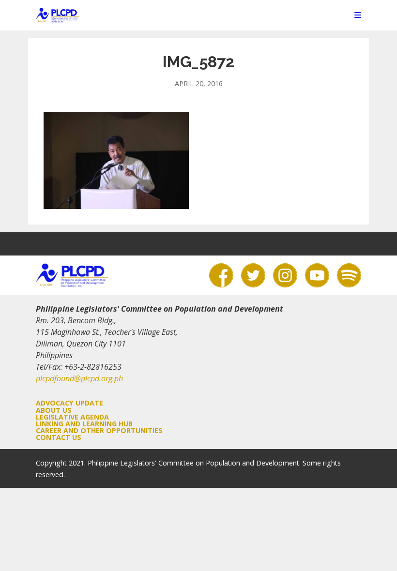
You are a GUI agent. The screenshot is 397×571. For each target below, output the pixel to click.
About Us (54, 410)
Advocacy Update (69, 402)
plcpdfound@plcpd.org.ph (79, 378)
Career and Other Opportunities (99, 430)
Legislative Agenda (72, 416)
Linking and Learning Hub (84, 423)
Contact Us (58, 437)
